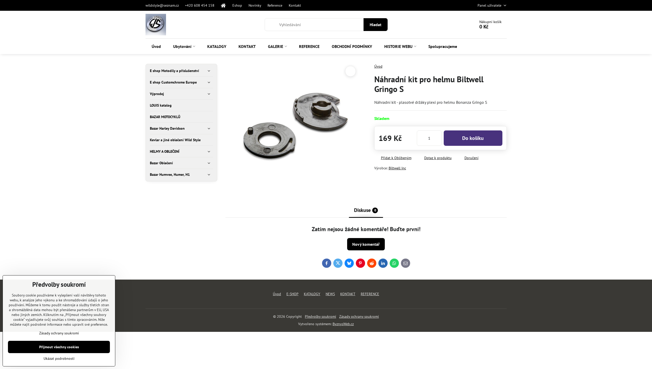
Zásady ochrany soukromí (359, 316)
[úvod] (223, 5)
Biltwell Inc (397, 168)
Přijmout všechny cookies (59, 347)
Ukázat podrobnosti (59, 358)
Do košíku (473, 138)
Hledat (375, 24)
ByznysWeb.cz (343, 324)
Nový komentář (366, 244)
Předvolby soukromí (320, 316)
